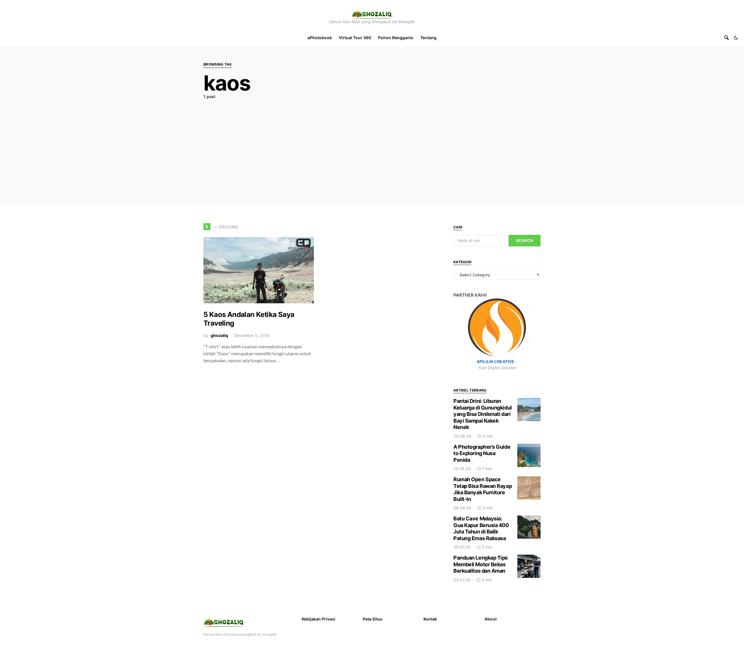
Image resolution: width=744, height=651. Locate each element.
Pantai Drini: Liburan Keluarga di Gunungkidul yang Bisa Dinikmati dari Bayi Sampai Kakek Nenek (482, 414)
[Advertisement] (372, 147)
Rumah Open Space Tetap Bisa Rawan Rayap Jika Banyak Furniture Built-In (482, 489)
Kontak (430, 618)
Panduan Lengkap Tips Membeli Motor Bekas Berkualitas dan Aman (480, 564)
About (490, 618)
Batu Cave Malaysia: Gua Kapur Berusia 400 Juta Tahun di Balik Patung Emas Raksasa (481, 528)
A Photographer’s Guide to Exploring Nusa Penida (481, 453)
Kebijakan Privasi (318, 618)
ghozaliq (219, 335)
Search (524, 240)
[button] (736, 37)
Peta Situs (372, 618)
